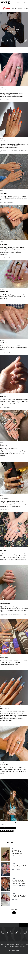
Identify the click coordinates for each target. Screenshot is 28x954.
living (22, 944)
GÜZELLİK (20, 8)
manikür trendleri (7, 830)
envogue (12, 944)
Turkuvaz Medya (15, 950)
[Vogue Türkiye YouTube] (16, 932)
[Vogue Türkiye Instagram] (11, 932)
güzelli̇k (7, 944)
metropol (17, 944)
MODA (14, 8)
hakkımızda (11, 946)
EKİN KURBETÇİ (17, 29)
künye (6, 946)
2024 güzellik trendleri (8, 827)
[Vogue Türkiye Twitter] (7, 932)
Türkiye (23, 925)
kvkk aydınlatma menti (20, 946)
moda (2, 944)
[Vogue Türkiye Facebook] (2, 932)
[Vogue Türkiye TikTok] (25, 932)
